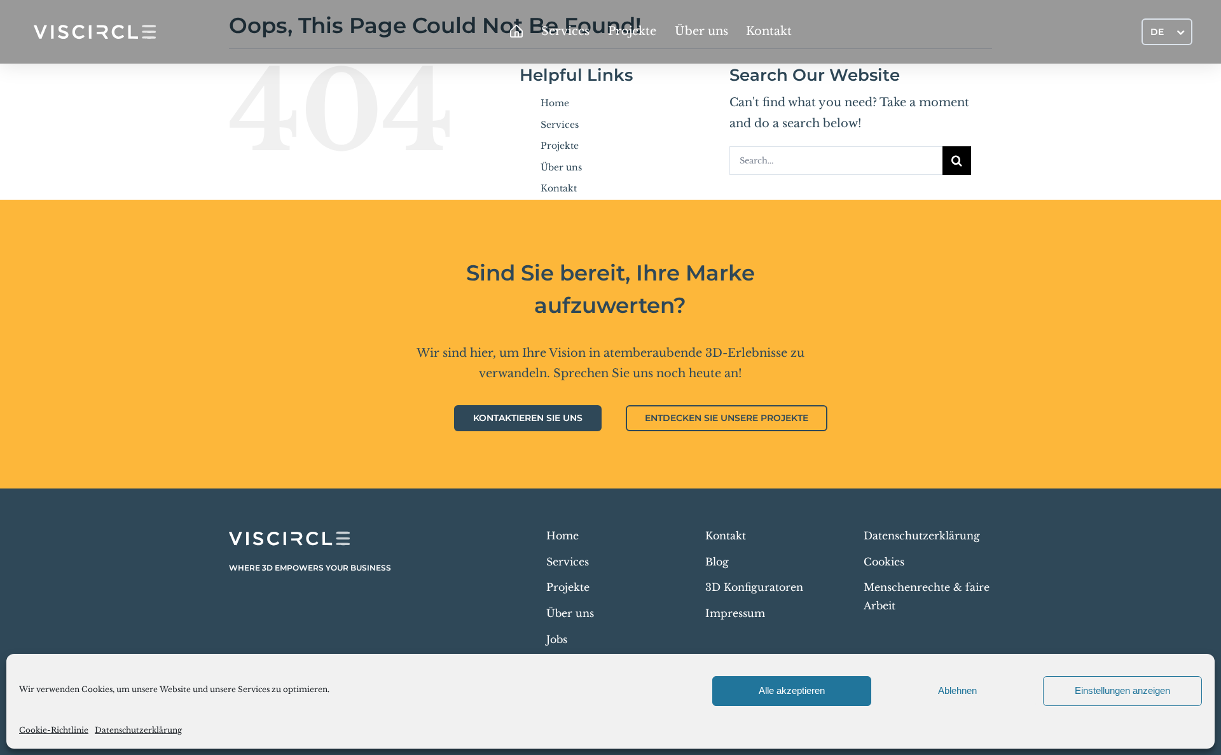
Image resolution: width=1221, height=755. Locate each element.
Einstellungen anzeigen (1122, 690)
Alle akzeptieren (792, 690)
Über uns (561, 167)
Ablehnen (957, 690)
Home (555, 103)
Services (560, 124)
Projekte (560, 145)
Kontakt (559, 188)
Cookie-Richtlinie (53, 730)
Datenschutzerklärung (138, 730)
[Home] (516, 31)
